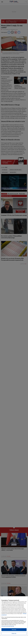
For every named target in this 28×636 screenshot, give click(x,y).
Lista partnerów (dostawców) (7, 626)
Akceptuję (14, 629)
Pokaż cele (14, 633)
